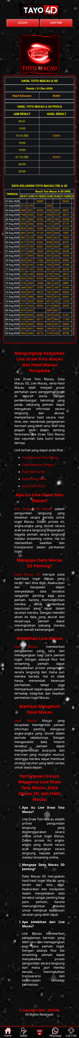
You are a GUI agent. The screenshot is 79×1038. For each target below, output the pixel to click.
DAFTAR (56, 22)
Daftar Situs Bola (34, 479)
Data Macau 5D (28, 574)
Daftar (23, 1036)
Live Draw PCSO (33, 486)
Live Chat (71, 1036)
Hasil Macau (28, 720)
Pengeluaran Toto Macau (40, 457)
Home (8, 1036)
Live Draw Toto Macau (34, 509)
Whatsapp (55, 1036)
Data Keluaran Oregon (38, 464)
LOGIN (22, 22)
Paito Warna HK (33, 472)
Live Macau (30, 646)
